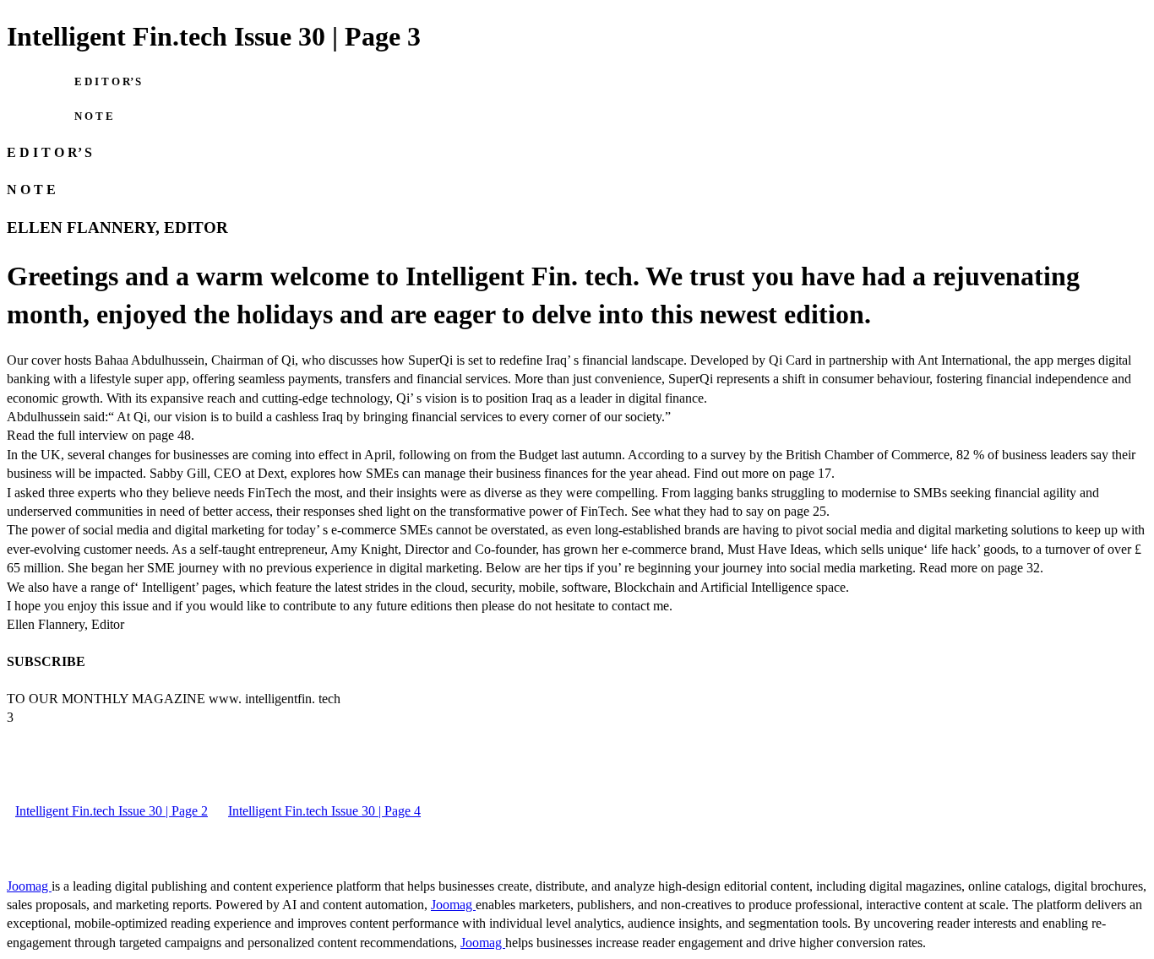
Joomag (29, 886)
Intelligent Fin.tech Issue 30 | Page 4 (324, 811)
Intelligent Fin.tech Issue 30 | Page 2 (111, 811)
